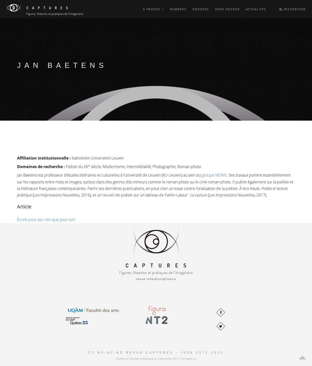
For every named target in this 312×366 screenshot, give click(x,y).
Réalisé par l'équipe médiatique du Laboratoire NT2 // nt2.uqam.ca (156, 358)
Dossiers (201, 9)
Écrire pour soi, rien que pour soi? (46, 219)
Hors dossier (227, 9)
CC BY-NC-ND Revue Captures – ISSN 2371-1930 (156, 352)
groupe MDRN (214, 175)
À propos (152, 9)
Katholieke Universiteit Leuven (98, 158)
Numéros (178, 9)
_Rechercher (294, 9)
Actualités (256, 9)
